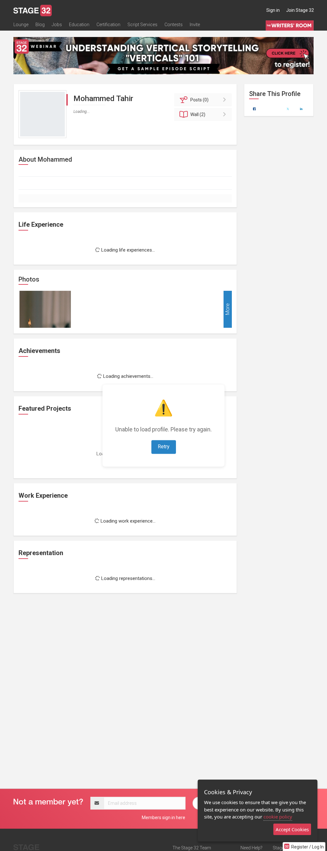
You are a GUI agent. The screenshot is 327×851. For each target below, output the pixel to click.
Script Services (142, 24)
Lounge (20, 24)
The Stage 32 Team (191, 847)
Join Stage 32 (300, 10)
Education (79, 24)
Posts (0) (199, 99)
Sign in (273, 10)
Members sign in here (163, 817)
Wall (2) (197, 114)
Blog (40, 24)
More (227, 309)
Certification (108, 24)
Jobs (57, 24)
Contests (173, 24)
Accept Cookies (292, 829)
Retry (164, 447)
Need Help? (251, 847)
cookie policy (277, 816)
